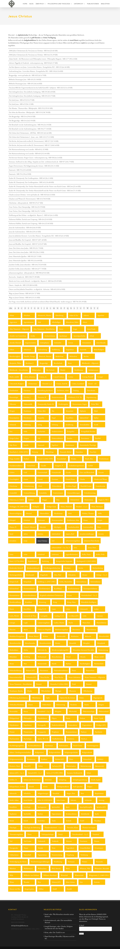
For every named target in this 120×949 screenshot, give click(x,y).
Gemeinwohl (56, 472)
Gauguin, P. (59, 465)
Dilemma (13, 404)
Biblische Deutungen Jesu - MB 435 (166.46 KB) (25, 83)
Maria (26, 629)
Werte (68, 868)
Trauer (26, 848)
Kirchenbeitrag (98, 568)
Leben (68, 609)
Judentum (55, 554)
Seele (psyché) (77, 786)
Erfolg (40, 424)
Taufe (54, 821)
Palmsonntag (60, 704)
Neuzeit (39, 684)
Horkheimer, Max (73, 520)
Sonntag (101, 800)
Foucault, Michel (66, 452)
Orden (81, 698)
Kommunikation (29, 588)
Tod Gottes (27, 841)
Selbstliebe (27, 793)
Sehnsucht (13, 793)
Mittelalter (13, 657)
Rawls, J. (84, 739)
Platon (68, 718)
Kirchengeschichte (16, 575)
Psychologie (28, 739)
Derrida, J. (27, 397)
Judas (25, 554)
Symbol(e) (41, 821)
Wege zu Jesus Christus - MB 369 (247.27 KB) (24, 293)
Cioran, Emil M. (62, 383)
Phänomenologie (89, 711)
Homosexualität (57, 520)
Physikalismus (42, 718)
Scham (89, 773)
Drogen (12, 411)
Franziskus (79, 452)
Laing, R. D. (42, 609)
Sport (67, 807)
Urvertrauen (99, 848)
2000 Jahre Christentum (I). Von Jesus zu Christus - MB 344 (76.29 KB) (33, 55)
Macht (70, 622)
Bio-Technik (50, 370)
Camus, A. (43, 377)
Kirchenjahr (30, 575)
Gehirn (12, 472)
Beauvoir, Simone (45, 356)
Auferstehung (42, 349)
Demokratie (91, 390)
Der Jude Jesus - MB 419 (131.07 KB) (21, 100)
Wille (11, 875)
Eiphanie (83, 411)
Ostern (30, 704)
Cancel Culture (58, 377)
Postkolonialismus (58, 725)
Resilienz (44, 759)
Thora (29, 834)
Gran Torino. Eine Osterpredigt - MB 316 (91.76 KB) (27, 211)
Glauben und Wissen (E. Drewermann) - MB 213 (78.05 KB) (29, 199)
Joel (53, 541)
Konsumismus (14, 595)
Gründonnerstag (90, 493)
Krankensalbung (15, 602)
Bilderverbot (36, 370)
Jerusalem (13, 541)
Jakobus (40, 534)
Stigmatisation (56, 814)
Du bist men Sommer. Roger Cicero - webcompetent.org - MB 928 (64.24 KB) (35, 157)
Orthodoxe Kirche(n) (17, 704)
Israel (11, 534)
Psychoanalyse (14, 739)
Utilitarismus (14, 855)
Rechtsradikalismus (34, 745)
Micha (26, 650)
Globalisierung (29, 486)
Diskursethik (28, 404)
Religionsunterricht (16, 759)
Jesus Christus (42, 541)
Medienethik (61, 636)
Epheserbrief (84, 418)
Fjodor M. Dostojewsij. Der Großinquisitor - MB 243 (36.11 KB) (31, 178)
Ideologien (57, 527)
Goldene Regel (71, 486)
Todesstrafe (41, 841)
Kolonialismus (81, 582)
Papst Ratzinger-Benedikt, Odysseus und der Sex (59, 937)
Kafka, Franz (86, 554)
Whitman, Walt (85, 868)
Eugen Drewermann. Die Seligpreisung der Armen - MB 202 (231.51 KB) (34, 166)
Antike (32, 336)
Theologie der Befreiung (32, 827)
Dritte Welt (95, 404)
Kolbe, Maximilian (65, 582)
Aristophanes (44, 343)
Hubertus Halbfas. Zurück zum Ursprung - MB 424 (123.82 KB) (31, 223)
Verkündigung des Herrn (18, 861)
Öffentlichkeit (46, 691)
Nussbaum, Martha (16, 691)
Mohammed (42, 657)
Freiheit (26, 459)
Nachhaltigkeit (85, 663)
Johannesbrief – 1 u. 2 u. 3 (61, 547)
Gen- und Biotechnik (87, 472)
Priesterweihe (28, 732)
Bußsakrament (93, 370)
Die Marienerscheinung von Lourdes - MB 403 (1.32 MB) (28, 149)
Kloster (84, 575)
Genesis (101, 472)
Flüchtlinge (50, 452)
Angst (75, 329)
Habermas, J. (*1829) (17, 500)
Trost (53, 848)
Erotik (96, 424)
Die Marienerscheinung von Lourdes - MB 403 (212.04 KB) (29, 153)
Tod (11, 841)
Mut (25, 663)
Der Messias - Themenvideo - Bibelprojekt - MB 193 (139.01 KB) (31, 108)
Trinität (40, 848)
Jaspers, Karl (70, 534)
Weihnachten (42, 868)
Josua (11, 554)
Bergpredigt (44, 363)
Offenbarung (87, 691)
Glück (40, 486)
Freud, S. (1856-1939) (45, 459)
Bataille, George (29, 356)
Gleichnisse (13, 486)
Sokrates (73, 800)
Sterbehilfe (27, 814)
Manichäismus (101, 622)
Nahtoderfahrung (16, 670)
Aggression (13, 322)
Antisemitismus (49, 336)
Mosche (83, 657)
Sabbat (40, 766)
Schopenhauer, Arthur (17, 786)
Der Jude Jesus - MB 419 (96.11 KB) (21, 104)
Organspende (97, 698)
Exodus (69, 438)
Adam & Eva (73, 315)
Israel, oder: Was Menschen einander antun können (59, 915)
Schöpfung (62, 780)
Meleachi (88, 636)
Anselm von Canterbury (18, 336)
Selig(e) (89, 786)
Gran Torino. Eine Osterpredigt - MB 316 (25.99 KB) (27, 207)
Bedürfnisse (59, 356)
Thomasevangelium (16, 834)
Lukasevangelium (44, 622)
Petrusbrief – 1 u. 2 (44, 711)
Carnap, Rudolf (87, 377)
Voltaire (84, 861)
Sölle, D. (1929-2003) (45, 800)
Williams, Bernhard (49, 875)
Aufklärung (56, 349)
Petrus (26, 711)
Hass (57, 500)
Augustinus (70, 349)
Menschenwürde (45, 643)
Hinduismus (58, 513)
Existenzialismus (57, 438)
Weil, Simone (56, 868)
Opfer (48, 698)
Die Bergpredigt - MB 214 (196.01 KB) (22, 116)
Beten (70, 363)
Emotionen (27, 418)
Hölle (100, 513)
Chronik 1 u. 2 (47, 383)
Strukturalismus (71, 814)
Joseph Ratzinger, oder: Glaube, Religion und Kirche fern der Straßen (59, 927)
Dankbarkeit (14, 390)
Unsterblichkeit (85, 848)
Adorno (86, 315)
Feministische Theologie (88, 445)
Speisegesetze (42, 807)
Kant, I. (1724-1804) (17, 561)
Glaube (82, 479)
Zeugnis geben (29, 889)
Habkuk (31, 500)
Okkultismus (36, 698)
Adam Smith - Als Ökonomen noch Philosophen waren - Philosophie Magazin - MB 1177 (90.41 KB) (43, 59)
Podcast (82, 718)
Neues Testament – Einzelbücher (21, 684)
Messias (57, 643)
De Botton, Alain (63, 390)
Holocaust (41, 520)
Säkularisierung (85, 766)
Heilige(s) (36, 506)
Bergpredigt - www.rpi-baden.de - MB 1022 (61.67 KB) (27, 75)
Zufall (55, 889)
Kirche (81, 568)
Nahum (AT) (30, 670)
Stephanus (13, 814)
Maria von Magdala (44, 629)
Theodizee (97, 821)
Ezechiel (98, 438)
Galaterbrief (31, 465)
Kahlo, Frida (100, 554)
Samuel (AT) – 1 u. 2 (35, 773)
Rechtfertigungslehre (17, 745)
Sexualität (56, 793)
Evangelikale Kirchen (88, 431)
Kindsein (67, 568)
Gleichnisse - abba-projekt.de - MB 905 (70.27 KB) (26, 203)
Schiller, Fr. (13, 780)
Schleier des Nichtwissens (32, 780)
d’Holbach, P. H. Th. (75, 397)
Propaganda (42, 732)
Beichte (86, 356)
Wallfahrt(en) (28, 868)
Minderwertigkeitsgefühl (60, 650)
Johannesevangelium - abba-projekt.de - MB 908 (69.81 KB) (29, 273)
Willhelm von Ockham (31, 875)
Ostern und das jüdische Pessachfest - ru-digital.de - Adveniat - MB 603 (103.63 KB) (37, 289)
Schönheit (48, 780)
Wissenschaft (79, 875)
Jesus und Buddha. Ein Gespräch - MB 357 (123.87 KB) (28, 244)
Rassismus (70, 739)
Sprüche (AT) (101, 807)
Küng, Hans (71, 602)
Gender (68, 472)
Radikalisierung (57, 739)
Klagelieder (44, 575)
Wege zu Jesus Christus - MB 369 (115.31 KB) (24, 297)
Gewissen (55, 479)
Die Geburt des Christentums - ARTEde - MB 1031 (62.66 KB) (30, 133)
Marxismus (76, 629)
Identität (43, 527)
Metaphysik (101, 643)
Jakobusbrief (56, 534)
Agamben (101, 315)
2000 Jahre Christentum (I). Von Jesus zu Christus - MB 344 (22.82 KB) (33, 50)
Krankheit (28, 602)
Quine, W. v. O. (43, 739)
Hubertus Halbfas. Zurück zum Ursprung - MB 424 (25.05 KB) (30, 219)
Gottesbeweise (100, 486)
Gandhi (43, 465)
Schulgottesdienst (63, 786)
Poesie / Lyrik (98, 718)
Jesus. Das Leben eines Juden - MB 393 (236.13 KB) (26, 252)
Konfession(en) (44, 588)
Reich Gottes (77, 745)
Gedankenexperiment (76, 465)
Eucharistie (41, 431)
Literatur (100, 616)
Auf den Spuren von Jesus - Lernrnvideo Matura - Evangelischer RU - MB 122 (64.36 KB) (39, 67)
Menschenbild (104, 636)
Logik (26, 622)
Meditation (75, 636)
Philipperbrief (14, 718)
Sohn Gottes (60, 800)
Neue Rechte (44, 677)
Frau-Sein (93, 452)
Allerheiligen (56, 322)
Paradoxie (73, 704)
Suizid (26, 821)
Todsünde (55, 841)
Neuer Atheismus (74, 677)
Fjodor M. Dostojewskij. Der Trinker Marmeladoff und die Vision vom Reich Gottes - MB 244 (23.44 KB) (45, 186)
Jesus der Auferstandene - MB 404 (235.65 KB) (25, 232)
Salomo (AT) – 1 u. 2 (17, 773)
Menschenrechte (15, 643)
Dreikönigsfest (63, 404)
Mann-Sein (86, 622)
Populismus (28, 725)
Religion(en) (39, 752)
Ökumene (72, 691)
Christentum (32, 383)
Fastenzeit (41, 445)
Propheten (55, 732)
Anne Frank (91, 329)
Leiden (96, 609)
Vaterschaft (27, 855)
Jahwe (26, 534)
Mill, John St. (42, 650)
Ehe (53, 411)
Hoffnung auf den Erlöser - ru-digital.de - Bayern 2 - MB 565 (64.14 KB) (33, 215)
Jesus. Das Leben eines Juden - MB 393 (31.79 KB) (26, 248)
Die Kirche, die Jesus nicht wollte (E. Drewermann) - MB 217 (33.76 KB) (33, 141)
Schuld (31, 786)
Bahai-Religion (99, 349)
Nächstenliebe (99, 663)
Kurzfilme (27, 609)
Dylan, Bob (42, 411)
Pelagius (101, 704)
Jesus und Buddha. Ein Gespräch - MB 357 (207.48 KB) (28, 240)
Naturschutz (90, 670)
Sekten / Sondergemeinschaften (20, 752)
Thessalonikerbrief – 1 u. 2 (53, 827)
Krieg (55, 602)
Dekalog (76, 390)
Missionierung (103, 650)
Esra (11, 431)
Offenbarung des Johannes (19, 698)
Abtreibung (59, 315)
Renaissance (31, 759)
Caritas (70, 377)
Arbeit (92, 336)
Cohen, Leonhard (78, 383)
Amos (61, 329)
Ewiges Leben (14, 438)
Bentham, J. (30, 363)
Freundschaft (61, 459)
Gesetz (26, 479)
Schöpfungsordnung (80, 780)
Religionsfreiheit (54, 752)
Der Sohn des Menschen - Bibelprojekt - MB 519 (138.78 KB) (29, 112)
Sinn (82, 793)
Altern (85, 322)
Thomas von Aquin (89, 827)
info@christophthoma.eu (19, 926)
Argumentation (30, 343)
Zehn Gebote (70, 882)
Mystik (54, 663)
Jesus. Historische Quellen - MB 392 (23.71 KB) (25, 256)
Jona (75, 547)
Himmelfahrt (44, 513)
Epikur (96, 418)
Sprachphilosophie (86, 807)
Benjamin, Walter (15, 363)
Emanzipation (14, 418)
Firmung (35, 452)
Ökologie (58, 691)
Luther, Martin (59, 622)
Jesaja (25, 541)
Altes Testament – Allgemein (19, 329)
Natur (74, 670)
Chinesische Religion (17, 383)
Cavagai (100, 377)
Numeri (89, 684)
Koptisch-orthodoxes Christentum (51, 595)
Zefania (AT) (56, 882)
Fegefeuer (55, 445)
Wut (39, 882)
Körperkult (27, 582)
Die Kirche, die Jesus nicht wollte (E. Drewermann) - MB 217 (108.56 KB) (34, 145)
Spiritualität (56, 807)
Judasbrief (41, 554)
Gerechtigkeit (14, 479)
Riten (71, 759)
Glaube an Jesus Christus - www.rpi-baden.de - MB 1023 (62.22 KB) (32, 194)
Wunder (26, 882)
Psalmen (84, 732)
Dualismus (27, 411)
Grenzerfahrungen (73, 493)
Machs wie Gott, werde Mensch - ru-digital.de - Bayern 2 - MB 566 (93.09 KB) (35, 281)
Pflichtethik (73, 711)
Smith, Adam (14, 800)
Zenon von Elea (15, 889)
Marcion (12, 629)
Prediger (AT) (101, 725)
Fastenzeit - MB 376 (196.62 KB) (20, 174)
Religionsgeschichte (71, 752)
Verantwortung (57, 855)
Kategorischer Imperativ (64, 561)
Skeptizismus (99, 793)
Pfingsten (58, 711)
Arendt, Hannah (15, 343)
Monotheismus (57, 657)
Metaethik (72, 643)
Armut (70, 343)
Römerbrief (87, 759)
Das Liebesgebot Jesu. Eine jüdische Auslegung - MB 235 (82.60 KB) (32, 92)
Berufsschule (58, 363)
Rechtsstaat (49, 745)
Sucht (97, 814)
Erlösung (55, 424)
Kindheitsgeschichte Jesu (52, 568)
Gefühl (90, 465)
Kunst (12, 609)
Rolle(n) (100, 759)
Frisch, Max (89, 459)
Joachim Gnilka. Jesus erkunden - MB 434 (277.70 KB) (27, 269)
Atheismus (27, 349)
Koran (69, 595)
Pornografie (42, 725)
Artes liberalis (100, 343)
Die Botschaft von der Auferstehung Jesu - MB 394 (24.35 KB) (30, 125)
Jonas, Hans (92, 547)
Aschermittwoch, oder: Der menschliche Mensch (58, 921)
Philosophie (28, 718)
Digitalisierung (91, 397)
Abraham (27, 315)
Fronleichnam (104, 459)
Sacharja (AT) (56, 766)
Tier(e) (60, 834)
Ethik (25, 431)
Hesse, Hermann (97, 506)
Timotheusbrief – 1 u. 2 (80, 834)
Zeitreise (97, 882)
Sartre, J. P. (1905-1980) (54, 773)
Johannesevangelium (73, 541)
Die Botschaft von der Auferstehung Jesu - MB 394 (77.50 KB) (30, 129)
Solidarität (88, 800)
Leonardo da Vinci (30, 616)
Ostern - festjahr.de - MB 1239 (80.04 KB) (23, 285)
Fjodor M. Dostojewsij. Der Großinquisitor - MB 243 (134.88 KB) (31, 182)
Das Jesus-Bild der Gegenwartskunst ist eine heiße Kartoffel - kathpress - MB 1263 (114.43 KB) (40, 87)
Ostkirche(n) (46, 704)
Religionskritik (87, 752)
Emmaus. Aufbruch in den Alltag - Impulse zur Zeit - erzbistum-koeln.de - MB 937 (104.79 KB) (41, 162)
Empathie (41, 418)
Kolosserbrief (14, 588)
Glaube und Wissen (100, 479)
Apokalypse (63, 336)
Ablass (12, 315)
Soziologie (27, 807)
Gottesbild (13, 493)
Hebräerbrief (74, 500)
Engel (54, 418)
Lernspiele (44, 616)
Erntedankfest (84, 424)
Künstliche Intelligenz (88, 602)
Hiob (70, 513)
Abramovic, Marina (44, 315)
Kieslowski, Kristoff (16, 568)
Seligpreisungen (43, 793)
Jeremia (101, 534)
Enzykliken (69, 418)
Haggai (44, 500)
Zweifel (69, 889)
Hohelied (27, 520)
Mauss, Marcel (34, 636)
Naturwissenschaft (16, 677)
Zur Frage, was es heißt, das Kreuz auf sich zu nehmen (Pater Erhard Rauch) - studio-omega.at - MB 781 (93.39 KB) (47, 301)
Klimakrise (72, 575)
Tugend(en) (70, 848)
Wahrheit (13, 868)
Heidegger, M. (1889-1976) (19, 506)
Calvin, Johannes (29, 377)
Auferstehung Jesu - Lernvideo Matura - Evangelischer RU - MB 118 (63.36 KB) (36, 71)
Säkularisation (71, 766)
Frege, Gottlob (15, 459)
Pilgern (54, 718)
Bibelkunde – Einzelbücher (19, 370)
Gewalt (40, 479)
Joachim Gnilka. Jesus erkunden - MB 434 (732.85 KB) (27, 264)
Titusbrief (95, 834)
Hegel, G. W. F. (103, 500)
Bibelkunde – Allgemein (90, 363)
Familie (26, 445)
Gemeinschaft (42, 472)
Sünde (12, 821)
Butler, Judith (14, 377)
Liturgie (12, 622)
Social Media (28, 800)
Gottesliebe (43, 493)
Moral (68, 657)
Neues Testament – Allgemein (95, 677)
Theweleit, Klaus (72, 827)
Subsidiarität (85, 814)
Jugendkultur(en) (72, 554)
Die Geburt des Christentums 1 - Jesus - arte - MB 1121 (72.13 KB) (31, 137)
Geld (25, 472)
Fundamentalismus (16, 465)
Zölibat (41, 889)
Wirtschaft (64, 875)
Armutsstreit (86, 343)
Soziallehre (13, 807)
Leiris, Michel (14, 616)
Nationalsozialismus (61, 670)
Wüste (12, 882)
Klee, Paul (57, 575)
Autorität (83, 349)
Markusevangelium (61, 629)
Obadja (29, 691)
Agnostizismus (29, 322)
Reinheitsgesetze (92, 745)
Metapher (86, 643)
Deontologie (14, 397)
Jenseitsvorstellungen (87, 534)
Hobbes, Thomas (88, 513)
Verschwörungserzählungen (40, 861)
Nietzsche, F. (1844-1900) (59, 684)
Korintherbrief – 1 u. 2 (89, 595)
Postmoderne (72, 725)
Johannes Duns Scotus (91, 541)
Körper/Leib (14, 582)
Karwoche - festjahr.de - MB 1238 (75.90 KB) (24, 277)
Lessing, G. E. (59, 616)
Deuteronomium (58, 397)
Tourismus (83, 841)
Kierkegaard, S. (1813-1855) (86, 561)
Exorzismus (85, 438)
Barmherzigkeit (15, 356)
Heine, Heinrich (66, 506)
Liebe (84, 616)
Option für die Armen (67, 698)
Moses (12, 663)
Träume (96, 841)
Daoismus (27, 390)
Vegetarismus (42, 855)
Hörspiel (12, 520)
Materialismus (91, 629)
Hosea (85, 520)
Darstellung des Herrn (45, 390)
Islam (99, 527)
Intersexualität (88, 527)
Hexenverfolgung (16, 513)
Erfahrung (27, 424)
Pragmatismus (87, 725)
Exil (39, 438)
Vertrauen (71, 861)
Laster (54, 609)
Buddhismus (78, 370)
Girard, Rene (70, 479)
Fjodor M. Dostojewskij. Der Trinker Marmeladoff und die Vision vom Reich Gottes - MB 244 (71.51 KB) (45, 190)
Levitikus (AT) (73, 616)
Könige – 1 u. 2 (101, 575)
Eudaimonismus (57, 431)
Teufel (82, 821)
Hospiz (99, 520)
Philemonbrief (104, 711)
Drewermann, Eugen (79, 404)
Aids (39, 322)
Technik (68, 821)
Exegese (26, 438)
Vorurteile (99, 861)
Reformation (63, 745)
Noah (74, 684)
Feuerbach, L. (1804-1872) (19, 452)
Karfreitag (45, 561)
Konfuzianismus (73, 588)
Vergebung (70, 855)
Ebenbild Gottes (85, 486)
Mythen (68, 663)
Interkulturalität (73, 527)
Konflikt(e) (58, 588)
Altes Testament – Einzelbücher (44, 329)
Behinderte (73, 356)
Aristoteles (57, 343)
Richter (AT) (59, 759)
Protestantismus (71, 732)
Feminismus (70, 445)
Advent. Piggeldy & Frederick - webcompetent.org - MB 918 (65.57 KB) (33, 63)
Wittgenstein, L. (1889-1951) (99, 875)
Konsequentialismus (90, 588)
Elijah (96, 411)
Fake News (13, 445)
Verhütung (84, 855)
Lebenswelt (84, 609)
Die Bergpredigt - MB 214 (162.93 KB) (22, 120)
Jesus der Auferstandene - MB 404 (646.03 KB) (25, 227)
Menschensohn (30, 643)
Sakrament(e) (99, 766)
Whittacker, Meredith (101, 868)
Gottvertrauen (58, 493)
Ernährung (69, 424)
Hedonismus (88, 500)
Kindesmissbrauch (33, 568)
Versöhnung (58, 861)
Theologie (13, 827)
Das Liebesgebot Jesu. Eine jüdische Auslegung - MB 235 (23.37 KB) (32, 96)
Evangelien (70, 431)
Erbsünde (13, 424)
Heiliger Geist (51, 506)
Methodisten (14, 650)
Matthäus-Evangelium (17, 636)
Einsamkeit (69, 411)
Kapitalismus (32, 561)
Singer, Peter (71, 793)
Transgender (14, 848)
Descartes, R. (42, 397)
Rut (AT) (27, 766)
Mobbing (27, 657)
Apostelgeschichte (79, 336)
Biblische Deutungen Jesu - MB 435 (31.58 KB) (25, 79)
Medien (45, 636)
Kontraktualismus (30, 595)
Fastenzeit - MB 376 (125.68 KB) (20, 170)
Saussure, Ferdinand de (74, 773)
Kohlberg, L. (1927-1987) (46, 582)
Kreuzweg (42, 602)
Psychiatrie (98, 732)
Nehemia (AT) (31, 677)
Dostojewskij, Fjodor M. (46, 404)
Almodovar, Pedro (72, 322)
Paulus (86, 704)
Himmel (29, 513)
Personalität (13, 711)
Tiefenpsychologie (47, 834)
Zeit (81, 882)
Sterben (40, 814)
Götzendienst (56, 486)
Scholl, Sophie (96, 780)
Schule (45, 786)
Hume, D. (13, 527)
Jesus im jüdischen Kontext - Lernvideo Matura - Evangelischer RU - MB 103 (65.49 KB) (39, 236)
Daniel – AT (92, 383)
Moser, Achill (99, 657)
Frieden (73, 459)
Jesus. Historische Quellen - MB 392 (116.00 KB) (25, 260)
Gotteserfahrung (29, 493)
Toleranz (69, 841)
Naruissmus (44, 670)
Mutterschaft (42, 663)
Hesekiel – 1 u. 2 (81, 506)
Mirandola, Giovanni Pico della (83, 650)
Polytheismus (14, 725)
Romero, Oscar (15, 766)
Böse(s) (62, 370)
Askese (12, 349)
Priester (12, 732)
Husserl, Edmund (30, 527)
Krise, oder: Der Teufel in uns (55, 932)
